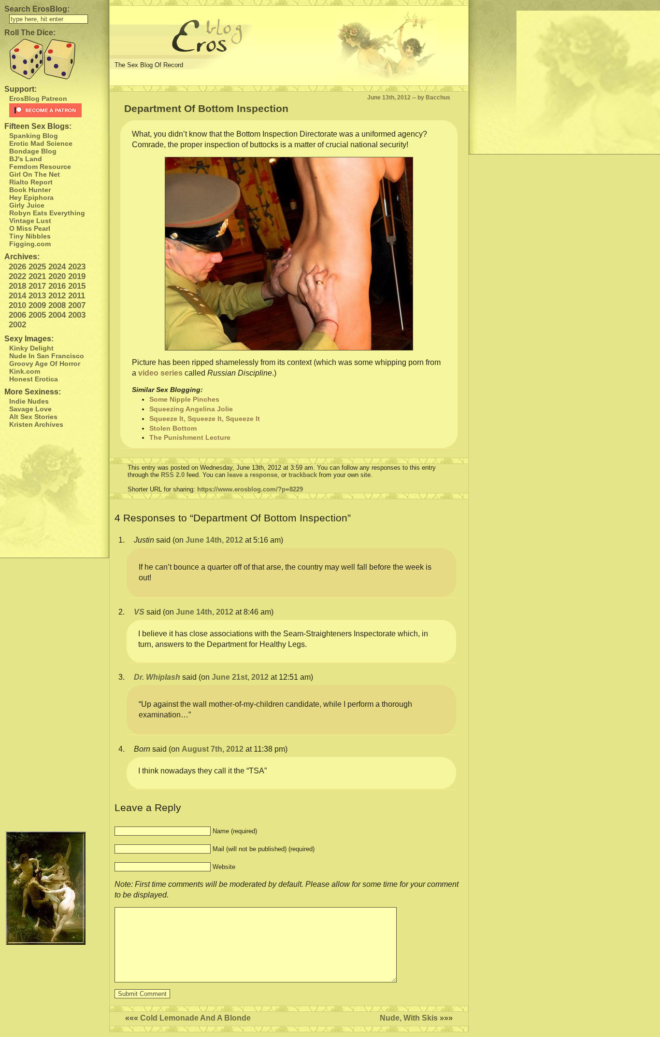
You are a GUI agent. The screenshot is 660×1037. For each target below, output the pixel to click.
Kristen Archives (36, 424)
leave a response (252, 474)
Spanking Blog (33, 136)
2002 (17, 324)
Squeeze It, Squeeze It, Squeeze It (204, 418)
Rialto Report (31, 182)
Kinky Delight (31, 348)
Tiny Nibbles (30, 236)
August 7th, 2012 (213, 749)
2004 (57, 315)
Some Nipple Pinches (184, 399)
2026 (17, 266)
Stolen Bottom (173, 428)
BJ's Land (25, 159)
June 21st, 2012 (240, 677)
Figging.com (30, 244)
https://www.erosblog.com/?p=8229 (250, 489)
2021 (37, 276)
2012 (57, 295)
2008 (57, 305)
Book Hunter (30, 190)
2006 (17, 315)
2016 (57, 286)
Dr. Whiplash (157, 677)
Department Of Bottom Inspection (206, 108)
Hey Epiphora (31, 197)
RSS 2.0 (173, 474)
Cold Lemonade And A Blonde (195, 1018)
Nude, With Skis (409, 1018)
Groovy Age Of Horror (44, 363)
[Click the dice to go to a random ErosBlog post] (54, 59)
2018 (17, 286)
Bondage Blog (33, 151)
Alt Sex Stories (33, 416)
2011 (76, 295)
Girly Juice (26, 205)
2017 (37, 286)
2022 (17, 276)
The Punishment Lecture (189, 437)
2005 (37, 315)
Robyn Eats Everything (47, 213)
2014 (17, 295)
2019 (77, 276)
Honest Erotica (33, 379)
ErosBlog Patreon (38, 98)
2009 (37, 305)
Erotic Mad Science (40, 143)
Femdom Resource (40, 166)
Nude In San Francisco (46, 356)
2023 (77, 266)
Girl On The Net (34, 174)
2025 (37, 266)
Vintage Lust (30, 220)
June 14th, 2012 (214, 540)
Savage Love (30, 409)
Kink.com (24, 371)
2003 (77, 315)
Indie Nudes (29, 401)
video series (160, 373)
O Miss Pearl (29, 228)
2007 (77, 305)
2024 (57, 266)
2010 (17, 305)
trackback (302, 474)
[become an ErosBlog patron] (56, 110)
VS (139, 612)
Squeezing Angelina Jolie (191, 409)
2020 (57, 276)
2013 (37, 295)
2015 (77, 286)
